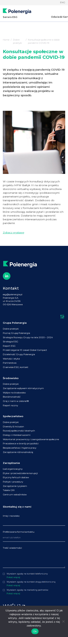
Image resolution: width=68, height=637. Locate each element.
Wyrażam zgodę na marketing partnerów (27, 590)
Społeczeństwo (13, 416)
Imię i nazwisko (11, 516)
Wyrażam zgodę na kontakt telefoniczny (27, 574)
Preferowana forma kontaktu (18, 532)
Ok (35, 631)
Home (6, 39)
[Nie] (63, 621)
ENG (62, 2)
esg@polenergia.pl (12, 294)
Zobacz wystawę (13, 232)
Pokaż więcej (13, 577)
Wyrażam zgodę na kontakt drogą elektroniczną (31, 582)
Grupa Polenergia (15, 322)
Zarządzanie (11, 462)
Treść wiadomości (12, 548)
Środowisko (11, 378)
